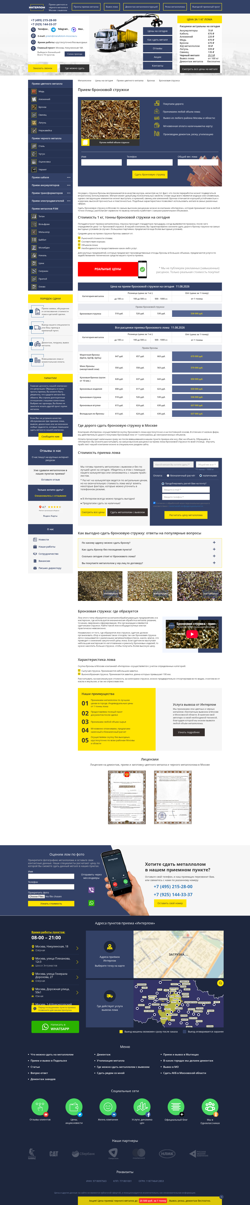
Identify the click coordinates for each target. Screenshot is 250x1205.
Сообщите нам (50, 436)
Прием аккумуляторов (45, 185)
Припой (43, 278)
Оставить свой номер (170, 903)
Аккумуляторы (189, 30)
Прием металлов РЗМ (45, 208)
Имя (83, 156)
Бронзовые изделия (91, 388)
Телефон (132, 156)
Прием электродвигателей (48, 200)
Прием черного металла (46, 138)
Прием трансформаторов (47, 193)
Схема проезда (74, 53)
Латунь (184, 49)
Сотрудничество (49, 553)
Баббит (42, 239)
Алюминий (186, 36)
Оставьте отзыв (50, 479)
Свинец (184, 52)
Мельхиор (44, 231)
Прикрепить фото (38, 892)
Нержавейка (45, 130)
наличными (210, 475)
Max (80, 29)
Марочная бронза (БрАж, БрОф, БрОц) (90, 356)
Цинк (41, 263)
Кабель (184, 33)
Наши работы (47, 546)
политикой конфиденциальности (186, 506)
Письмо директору (50, 568)
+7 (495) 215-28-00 (43, 20)
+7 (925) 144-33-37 (43, 24)
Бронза (184, 42)
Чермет (43, 169)
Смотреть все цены (93, 512)
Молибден (44, 247)
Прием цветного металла (47, 83)
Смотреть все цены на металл (200, 69)
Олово (42, 286)
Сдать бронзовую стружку (150, 174)
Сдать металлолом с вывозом (127, 512)
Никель (43, 255)
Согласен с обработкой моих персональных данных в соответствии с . (181, 505)
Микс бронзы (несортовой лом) (89, 368)
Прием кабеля (40, 177)
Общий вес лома (187, 156)
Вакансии (44, 561)
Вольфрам (44, 224)
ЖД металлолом (190, 46)
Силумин (43, 271)
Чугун (42, 153)
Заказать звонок (42, 68)
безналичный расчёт (182, 475)
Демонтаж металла (191, 61)
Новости (44, 539)
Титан (42, 216)
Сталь (42, 146)
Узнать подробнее (189, 732)
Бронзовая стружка (90, 397)
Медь (183, 39)
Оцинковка (45, 161)
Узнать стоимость (51, 903)
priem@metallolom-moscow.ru (61, 36)
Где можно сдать (74, 68)
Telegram (63, 29)
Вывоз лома (187, 58)
